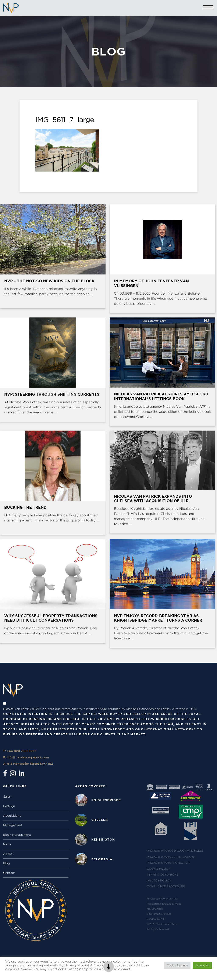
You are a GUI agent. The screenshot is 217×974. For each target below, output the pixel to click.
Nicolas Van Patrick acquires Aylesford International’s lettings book (161, 396)
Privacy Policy (159, 880)
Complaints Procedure (166, 886)
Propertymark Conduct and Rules (175, 850)
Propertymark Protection (168, 862)
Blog (6, 863)
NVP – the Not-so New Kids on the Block (49, 281)
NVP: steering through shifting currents (51, 394)
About (8, 853)
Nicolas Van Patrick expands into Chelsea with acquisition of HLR (153, 498)
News (7, 844)
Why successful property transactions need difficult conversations (50, 618)
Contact (9, 872)
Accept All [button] (202, 965)
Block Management (17, 834)
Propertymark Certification (170, 856)
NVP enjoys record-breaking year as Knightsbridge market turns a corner (158, 618)
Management (12, 825)
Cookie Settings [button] (177, 965)
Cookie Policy (158, 868)
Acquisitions (12, 815)
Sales (7, 796)
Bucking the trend (25, 507)
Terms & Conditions (162, 874)
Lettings (9, 806)
